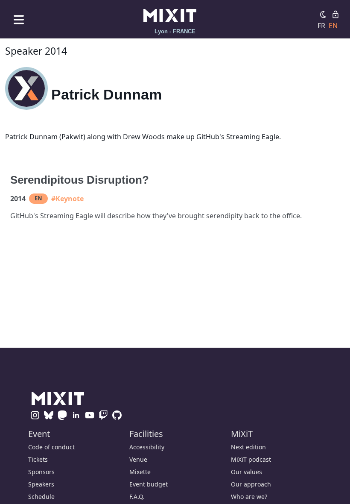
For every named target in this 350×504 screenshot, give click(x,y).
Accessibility (146, 447)
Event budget (148, 484)
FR (321, 25)
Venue (138, 459)
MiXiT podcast (251, 459)
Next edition (248, 447)
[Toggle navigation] (19, 19)
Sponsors (41, 472)
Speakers (41, 484)
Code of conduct (51, 447)
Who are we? (249, 496)
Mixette (140, 472)
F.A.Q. (137, 496)
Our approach (251, 484)
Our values (246, 472)
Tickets (38, 459)
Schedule (41, 496)
